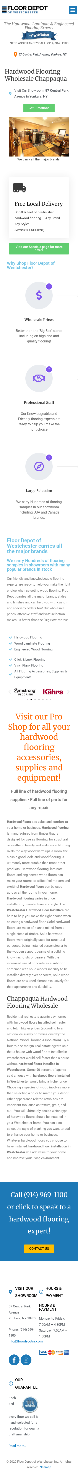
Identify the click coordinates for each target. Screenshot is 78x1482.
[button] (73, 10)
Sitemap (45, 1467)
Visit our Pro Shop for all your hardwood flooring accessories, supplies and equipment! (39, 747)
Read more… (17, 1446)
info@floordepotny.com (26, 1341)
